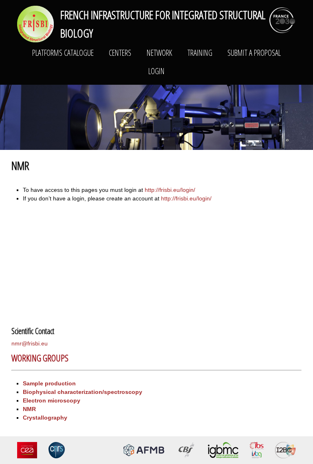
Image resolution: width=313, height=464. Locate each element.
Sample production (49, 383)
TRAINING (199, 52)
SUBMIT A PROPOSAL (254, 52)
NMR (29, 409)
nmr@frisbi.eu (29, 343)
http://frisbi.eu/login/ (170, 190)
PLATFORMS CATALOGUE (63, 52)
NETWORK (159, 52)
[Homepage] (35, 23)
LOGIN (156, 70)
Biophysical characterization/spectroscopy (82, 392)
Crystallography (45, 417)
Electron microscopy (51, 400)
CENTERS (120, 52)
